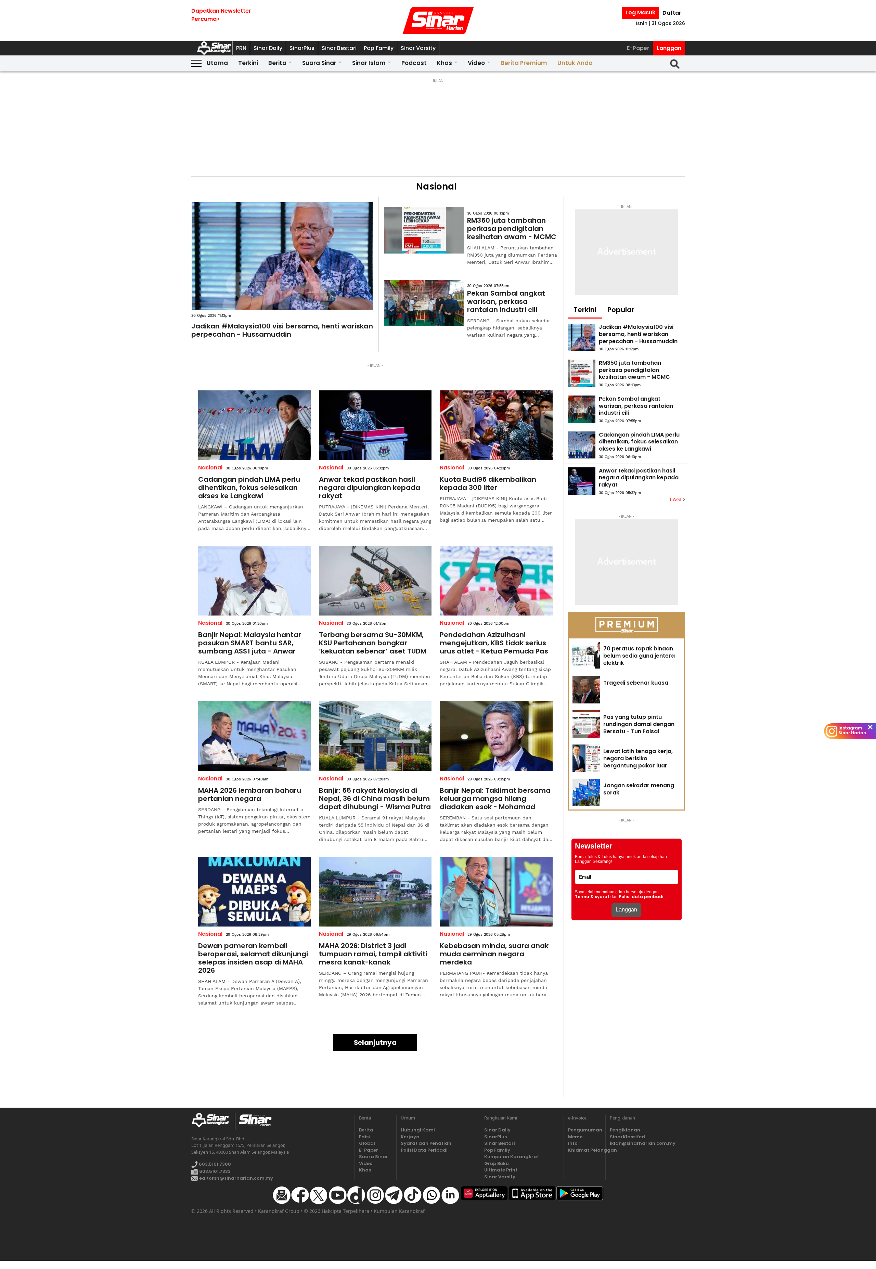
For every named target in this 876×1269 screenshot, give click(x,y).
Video (476, 63)
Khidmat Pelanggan (584, 1150)
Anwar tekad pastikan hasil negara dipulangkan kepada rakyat (369, 487)
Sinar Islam (369, 63)
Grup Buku (496, 1163)
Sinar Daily (268, 48)
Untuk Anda (575, 63)
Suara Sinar (319, 63)
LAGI (676, 499)
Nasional (210, 467)
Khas (444, 63)
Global (367, 1143)
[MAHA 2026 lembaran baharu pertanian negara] (254, 736)
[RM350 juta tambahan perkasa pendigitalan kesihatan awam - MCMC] (424, 230)
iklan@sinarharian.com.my (642, 1143)
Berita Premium (524, 63)
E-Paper (638, 48)
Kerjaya (410, 1137)
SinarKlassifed (627, 1137)
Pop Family (379, 48)
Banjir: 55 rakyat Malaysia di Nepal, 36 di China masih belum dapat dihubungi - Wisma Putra (375, 798)
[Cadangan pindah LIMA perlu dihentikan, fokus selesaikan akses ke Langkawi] (254, 425)
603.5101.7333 (214, 1171)
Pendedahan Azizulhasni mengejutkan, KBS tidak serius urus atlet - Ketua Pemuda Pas (494, 643)
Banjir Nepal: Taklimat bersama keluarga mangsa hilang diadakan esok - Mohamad (495, 798)
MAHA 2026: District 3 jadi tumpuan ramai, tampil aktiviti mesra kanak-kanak (373, 954)
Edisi (364, 1137)
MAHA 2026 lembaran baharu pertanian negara (249, 794)
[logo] (213, 1121)
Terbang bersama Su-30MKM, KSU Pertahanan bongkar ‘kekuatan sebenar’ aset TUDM (372, 643)
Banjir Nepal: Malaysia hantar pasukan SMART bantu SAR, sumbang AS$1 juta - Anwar (249, 643)
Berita (277, 63)
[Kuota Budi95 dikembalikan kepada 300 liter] (496, 425)
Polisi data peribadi (641, 896)
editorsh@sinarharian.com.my (235, 1178)
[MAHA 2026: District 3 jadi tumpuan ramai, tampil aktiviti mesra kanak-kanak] (375, 892)
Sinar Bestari (339, 48)
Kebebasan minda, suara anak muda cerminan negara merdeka (494, 954)
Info (573, 1143)
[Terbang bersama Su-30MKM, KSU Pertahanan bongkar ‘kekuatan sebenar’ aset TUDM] (375, 581)
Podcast (414, 63)
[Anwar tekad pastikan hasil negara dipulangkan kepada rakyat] (375, 425)
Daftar (671, 13)
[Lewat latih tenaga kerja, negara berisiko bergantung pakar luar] (586, 758)
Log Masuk (640, 12)
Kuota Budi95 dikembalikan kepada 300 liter (488, 483)
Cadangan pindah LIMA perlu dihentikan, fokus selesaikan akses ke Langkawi (249, 487)
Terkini (248, 63)
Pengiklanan (625, 1130)
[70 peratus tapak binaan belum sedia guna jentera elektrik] (586, 655)
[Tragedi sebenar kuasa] (586, 689)
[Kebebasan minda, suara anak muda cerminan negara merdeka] (496, 892)
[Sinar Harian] (438, 20)
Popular (620, 309)
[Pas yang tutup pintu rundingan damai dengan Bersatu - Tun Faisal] (586, 724)
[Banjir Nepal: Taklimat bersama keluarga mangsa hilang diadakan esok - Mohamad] (496, 736)
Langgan (669, 48)
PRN (241, 48)
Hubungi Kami (418, 1130)
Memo (575, 1137)
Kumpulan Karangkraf (511, 1156)
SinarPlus (301, 48)
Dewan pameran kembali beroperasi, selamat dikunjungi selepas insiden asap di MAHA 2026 (253, 958)
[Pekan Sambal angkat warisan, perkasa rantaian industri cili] (424, 303)
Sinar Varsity (418, 48)
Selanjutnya (375, 1042)
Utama (217, 63)
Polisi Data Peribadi (424, 1150)
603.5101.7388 (214, 1164)
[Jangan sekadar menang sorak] (586, 792)
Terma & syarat (592, 896)
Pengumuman (584, 1130)
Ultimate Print (500, 1170)
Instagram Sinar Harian (852, 730)
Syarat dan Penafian (426, 1143)
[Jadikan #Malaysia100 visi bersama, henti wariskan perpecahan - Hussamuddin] (282, 256)
